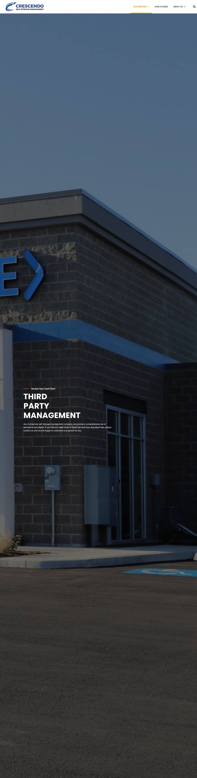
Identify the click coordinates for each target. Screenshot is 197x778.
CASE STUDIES (161, 7)
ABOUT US (178, 7)
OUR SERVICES (140, 7)
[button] (194, 6)
